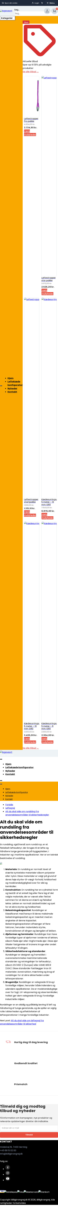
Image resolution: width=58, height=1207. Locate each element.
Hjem (10, 378)
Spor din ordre (11, 3)
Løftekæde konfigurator (19, 767)
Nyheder (12, 388)
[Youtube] (7, 1180)
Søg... (16, 9)
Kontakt (12, 391)
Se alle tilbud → (31, 71)
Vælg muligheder (30, 513)
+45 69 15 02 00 (8, 1150)
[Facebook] (7, 1168)
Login (37, 3)
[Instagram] (7, 1174)
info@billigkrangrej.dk (11, 1153)
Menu (52, 3)
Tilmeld (29, 1134)
